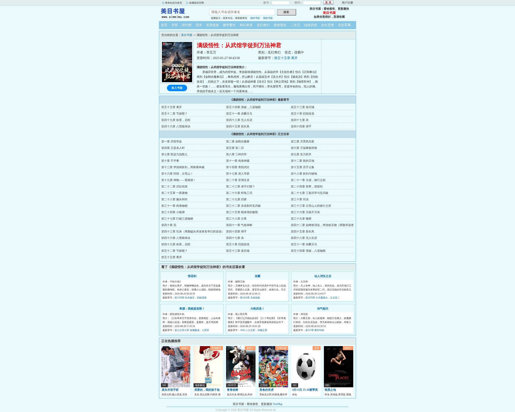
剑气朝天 (323, 308)
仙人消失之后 (322, 276)
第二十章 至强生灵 (237, 180)
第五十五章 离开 (286, 58)
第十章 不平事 (170, 160)
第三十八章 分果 (236, 218)
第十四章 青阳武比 (237, 167)
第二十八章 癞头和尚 (174, 199)
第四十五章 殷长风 (237, 126)
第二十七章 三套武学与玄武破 (309, 192)
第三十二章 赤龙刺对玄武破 (243, 205)
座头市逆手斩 (170, 389)
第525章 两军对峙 (314, 330)
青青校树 (232, 389)
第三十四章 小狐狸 (173, 212)
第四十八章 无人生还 (239, 120)
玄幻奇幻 (263, 25)
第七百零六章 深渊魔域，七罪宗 (192, 330)
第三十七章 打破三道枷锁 (177, 218)
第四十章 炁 (168, 225)
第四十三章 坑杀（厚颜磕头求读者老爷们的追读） (192, 231)
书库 (174, 25)
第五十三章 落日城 (302, 107)
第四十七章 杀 (300, 120)
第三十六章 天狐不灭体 (305, 212)
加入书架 (177, 87)
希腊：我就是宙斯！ (192, 308)
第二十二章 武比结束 (174, 186)
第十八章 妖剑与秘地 (304, 173)
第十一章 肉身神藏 (237, 160)
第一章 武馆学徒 (171, 141)
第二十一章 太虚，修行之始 (308, 180)
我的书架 (268, 18)
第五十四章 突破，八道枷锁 (243, 107)
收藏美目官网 (196, 2)
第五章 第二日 (235, 147)
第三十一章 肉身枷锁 (174, 205)
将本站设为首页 (173, 2)
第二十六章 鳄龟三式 (239, 192)
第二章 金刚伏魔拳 (237, 141)
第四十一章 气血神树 (239, 225)
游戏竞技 (280, 25)
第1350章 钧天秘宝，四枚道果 (191, 297)
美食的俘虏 (267, 389)
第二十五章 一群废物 (174, 192)
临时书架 (255, 18)
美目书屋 (181, 13)
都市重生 (229, 25)
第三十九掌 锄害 (301, 218)
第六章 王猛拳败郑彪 (304, 147)
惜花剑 (192, 276)
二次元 (295, 25)
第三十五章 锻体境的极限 (242, 212)
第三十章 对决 (300, 199)
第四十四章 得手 (301, 126)
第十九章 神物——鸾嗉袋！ (178, 180)
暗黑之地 (330, 389)
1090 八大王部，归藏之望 (253, 330)
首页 (164, 25)
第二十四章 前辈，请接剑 (307, 186)
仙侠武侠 (310, 25)
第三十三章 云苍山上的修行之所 (311, 205)
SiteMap (277, 404)
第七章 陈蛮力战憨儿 (174, 154)
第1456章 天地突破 (250, 297)
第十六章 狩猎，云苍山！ (177, 173)
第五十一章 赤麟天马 (239, 113)
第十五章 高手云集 (302, 167)
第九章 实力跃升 (301, 154)
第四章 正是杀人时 (173, 147)
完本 (199, 25)
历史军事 (344, 25)
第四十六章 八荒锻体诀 (175, 126)
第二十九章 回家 (236, 199)
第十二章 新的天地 (302, 160)
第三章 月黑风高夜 (302, 141)
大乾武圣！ (257, 308)
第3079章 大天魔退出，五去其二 (322, 297)
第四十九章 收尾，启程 (175, 120)
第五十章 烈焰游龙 (302, 113)
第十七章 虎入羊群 (237, 173)
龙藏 (257, 276)
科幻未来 (246, 25)
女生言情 (327, 25)
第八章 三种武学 (236, 154)
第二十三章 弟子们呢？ (240, 186)
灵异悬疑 (212, 25)
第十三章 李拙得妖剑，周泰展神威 (182, 167)
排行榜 (187, 25)
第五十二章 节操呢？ (174, 113)
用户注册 (347, 2)
